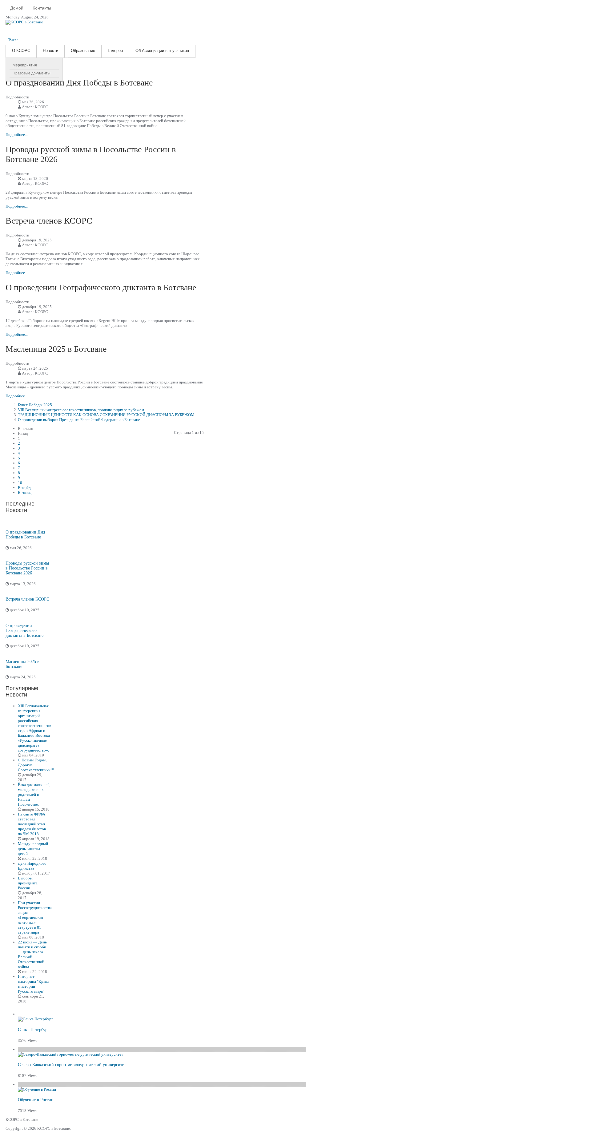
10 (20, 482)
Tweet (13, 40)
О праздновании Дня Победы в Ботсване (79, 82)
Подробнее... (17, 134)
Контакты (42, 8)
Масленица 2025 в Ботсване (56, 349)
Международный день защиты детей (33, 848)
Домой (16, 8)
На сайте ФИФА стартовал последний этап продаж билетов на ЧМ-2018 (32, 824)
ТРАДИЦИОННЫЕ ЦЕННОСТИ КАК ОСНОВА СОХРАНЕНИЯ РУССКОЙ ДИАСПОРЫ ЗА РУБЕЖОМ (106, 414)
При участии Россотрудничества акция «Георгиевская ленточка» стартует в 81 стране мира (35, 917)
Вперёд (24, 487)
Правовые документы (31, 73)
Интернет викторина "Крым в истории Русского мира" (33, 984)
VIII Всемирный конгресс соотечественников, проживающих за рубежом (81, 409)
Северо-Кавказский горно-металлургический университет (72, 1064)
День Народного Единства (32, 866)
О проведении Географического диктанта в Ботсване (101, 287)
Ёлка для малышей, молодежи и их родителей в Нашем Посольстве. (34, 794)
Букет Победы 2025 (35, 405)
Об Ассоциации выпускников (162, 50)
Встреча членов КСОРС (49, 220)
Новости (50, 50)
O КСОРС (21, 50)
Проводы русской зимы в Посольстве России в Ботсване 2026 (27, 568)
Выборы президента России (28, 883)
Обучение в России (36, 1099)
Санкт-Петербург (33, 1029)
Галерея (115, 50)
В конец (24, 492)
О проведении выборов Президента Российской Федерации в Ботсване (79, 419)
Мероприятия (25, 65)
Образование (83, 50)
